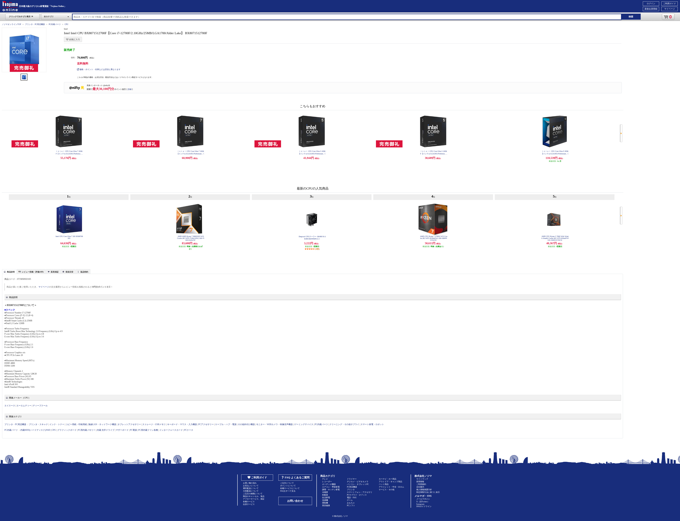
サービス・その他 (386, 489)
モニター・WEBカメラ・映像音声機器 (274, 424)
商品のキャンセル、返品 (253, 496)
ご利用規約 (421, 484)
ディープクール (40, 405)
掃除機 (325, 503)
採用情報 (420, 481)
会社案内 (420, 487)
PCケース (188, 430)
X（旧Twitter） (422, 501)
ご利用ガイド (669, 3)
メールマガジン (423, 499)
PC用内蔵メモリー (86, 430)
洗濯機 (325, 500)
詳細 (130, 89)
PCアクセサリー (206, 424)
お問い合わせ (295, 500)
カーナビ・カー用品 (387, 479)
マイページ (669, 9)
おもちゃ (351, 503)
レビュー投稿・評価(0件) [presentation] (33, 272)
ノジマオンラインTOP (11, 24)
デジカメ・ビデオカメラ (357, 481)
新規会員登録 (651, 9)
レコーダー (327, 481)
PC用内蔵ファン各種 (148, 430)
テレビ (325, 479)
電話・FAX (351, 497)
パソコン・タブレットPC (358, 484)
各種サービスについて (290, 488)
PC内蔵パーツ (55, 24)
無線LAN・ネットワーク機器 (102, 424)
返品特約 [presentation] (84, 272)
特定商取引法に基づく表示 (428, 492)
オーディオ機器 (329, 484)
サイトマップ (422, 479)
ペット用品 (384, 484)
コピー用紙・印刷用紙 (76, 424)
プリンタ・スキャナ (38, 424)
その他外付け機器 (246, 424)
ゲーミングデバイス (303, 424)
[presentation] (9, 271)
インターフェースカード (171, 430)
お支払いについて (251, 486)
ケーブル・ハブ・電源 (225, 424)
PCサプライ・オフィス (357, 495)
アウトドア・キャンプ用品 (390, 481)
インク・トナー (56, 424)
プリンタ (351, 489)
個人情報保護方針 (424, 489)
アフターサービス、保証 (253, 499)
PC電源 (133, 430)
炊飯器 (325, 495)
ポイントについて (288, 486)
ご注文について (287, 483)
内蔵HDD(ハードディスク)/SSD (35, 430)
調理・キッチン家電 (331, 489)
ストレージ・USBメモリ (154, 424)
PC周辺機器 (352, 487)
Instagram (420, 504)
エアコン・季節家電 (331, 487)
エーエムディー (23, 405)
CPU (66, 24)
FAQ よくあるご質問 (297, 477)
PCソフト (351, 505)
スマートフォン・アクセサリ (359, 492)
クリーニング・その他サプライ (344, 424)
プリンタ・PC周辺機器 (35, 24)
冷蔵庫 (325, 492)
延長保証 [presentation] (55, 272)
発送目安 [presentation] (69, 272)
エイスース (9, 405)
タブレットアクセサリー (129, 424)
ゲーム (350, 500)
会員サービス (249, 504)
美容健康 (326, 505)
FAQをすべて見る (288, 491)
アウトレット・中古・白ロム (391, 487)
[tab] (9, 271)
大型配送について (251, 491)
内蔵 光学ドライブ (105, 430)
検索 (631, 16)
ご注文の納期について (252, 494)
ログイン (651, 3)
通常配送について (251, 488)
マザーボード (122, 430)
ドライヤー (352, 479)
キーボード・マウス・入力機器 (182, 424)
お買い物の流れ (250, 483)
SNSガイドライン (424, 506)
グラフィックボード (66, 430)
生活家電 (326, 497)
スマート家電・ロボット (372, 424)
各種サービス (249, 501)
